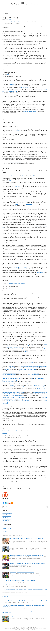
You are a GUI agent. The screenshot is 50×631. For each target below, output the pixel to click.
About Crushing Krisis (7, 513)
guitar (23, 175)
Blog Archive (5, 517)
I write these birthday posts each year (10, 430)
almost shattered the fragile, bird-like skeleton (13, 392)
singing (36, 175)
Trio (31, 263)
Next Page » (31, 488)
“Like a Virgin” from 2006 (15, 162)
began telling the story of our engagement (12, 378)
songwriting (24, 283)
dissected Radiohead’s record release (11, 373)
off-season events (41, 348)
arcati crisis (8, 283)
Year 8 (32, 362)
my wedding (27, 351)
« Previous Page (7, 488)
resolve (8, 119)
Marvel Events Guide (7, 528)
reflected (16, 399)
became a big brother (11, 400)
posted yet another (12, 385)
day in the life (18, 175)
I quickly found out (41, 272)
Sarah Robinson (24, 87)
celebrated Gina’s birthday (39, 385)
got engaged (30, 345)
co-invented (42, 367)
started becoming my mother (24, 400)
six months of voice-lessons (13, 347)
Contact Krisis (5, 520)
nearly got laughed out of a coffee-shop (14, 395)
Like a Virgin (29, 204)
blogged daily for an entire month (28, 369)
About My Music (6, 514)
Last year (4, 433)
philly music (28, 175)
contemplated (6, 383)
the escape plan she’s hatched (29, 111)
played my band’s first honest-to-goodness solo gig (14, 397)
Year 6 (7, 435)
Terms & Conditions (6, 522)
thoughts (38, 175)
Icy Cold (16, 204)
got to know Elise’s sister (42, 388)
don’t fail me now (8, 122)
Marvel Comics (5, 526)
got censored (10, 366)
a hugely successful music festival (16, 348)
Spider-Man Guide (6, 529)
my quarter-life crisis (34, 367)
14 (25, 488)
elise (21, 175)
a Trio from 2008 (13, 165)
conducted (7, 369)
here (32, 378)
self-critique (32, 175)
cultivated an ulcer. (26, 386)
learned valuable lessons (33, 374)
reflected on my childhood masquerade (27, 383)
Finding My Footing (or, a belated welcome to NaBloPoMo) (23, 179)
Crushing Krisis (25, 3)
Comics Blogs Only (6, 519)
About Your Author (6, 516)
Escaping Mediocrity (9, 72)
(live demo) (14, 21)
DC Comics (4, 531)
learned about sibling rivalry (38, 386)
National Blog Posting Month (20, 267)
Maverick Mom (11, 84)
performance (16, 283)
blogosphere (36, 373)
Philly (25, 175)
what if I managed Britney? (17, 367)
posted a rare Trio (10, 381)
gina (7, 486)
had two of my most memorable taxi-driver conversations (34, 366)
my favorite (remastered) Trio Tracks (16, 370)
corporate (14, 175)
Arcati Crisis (17, 186)
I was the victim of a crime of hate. (22, 405)
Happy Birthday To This (10, 287)
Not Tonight (37, 226)
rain (7, 69)
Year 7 (14, 440)
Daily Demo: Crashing (10, 17)
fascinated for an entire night (9, 374)
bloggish (11, 175)
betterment (8, 175)
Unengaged (17, 130)
